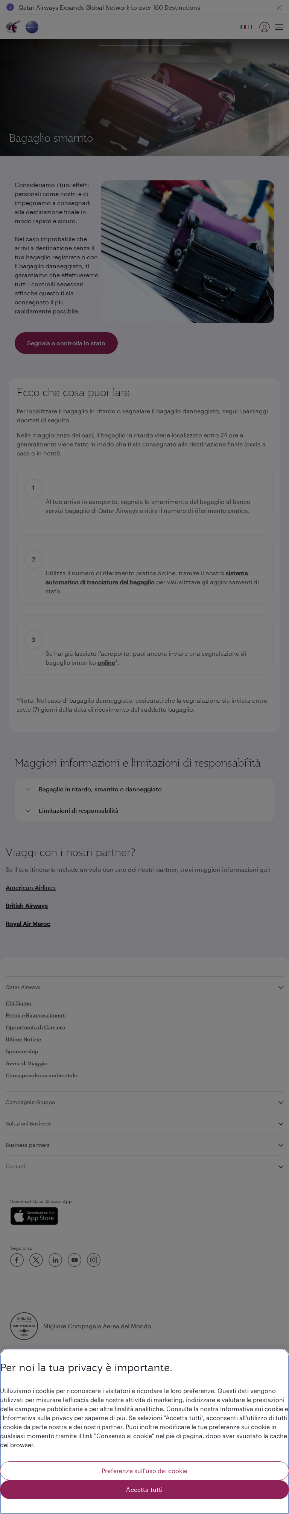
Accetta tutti (144, 1489)
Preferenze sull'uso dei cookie (144, 1470)
